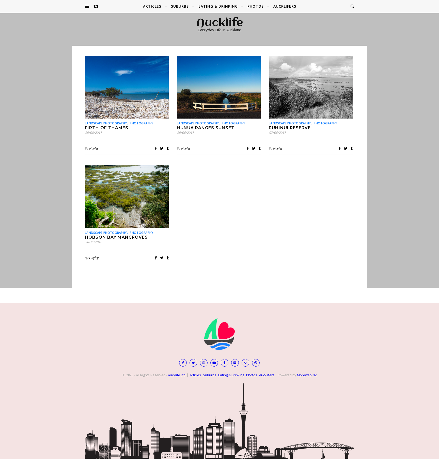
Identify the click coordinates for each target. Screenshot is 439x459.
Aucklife (219, 23)
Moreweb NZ (307, 375)
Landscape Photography (106, 123)
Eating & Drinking (218, 6)
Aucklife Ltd (176, 375)
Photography (141, 123)
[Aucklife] (219, 334)
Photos (255, 6)
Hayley (94, 148)
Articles (152, 6)
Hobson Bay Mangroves (116, 237)
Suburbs (180, 6)
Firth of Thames (106, 127)
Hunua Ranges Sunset (205, 127)
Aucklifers (284, 6)
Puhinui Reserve (290, 127)
